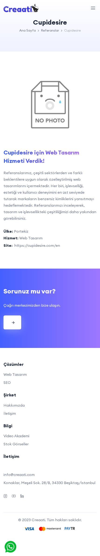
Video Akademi (16, 436)
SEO (7, 382)
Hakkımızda (14, 405)
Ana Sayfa (27, 30)
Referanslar (50, 30)
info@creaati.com (19, 474)
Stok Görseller (16, 444)
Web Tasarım (15, 374)
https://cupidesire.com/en (37, 245)
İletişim (9, 413)
